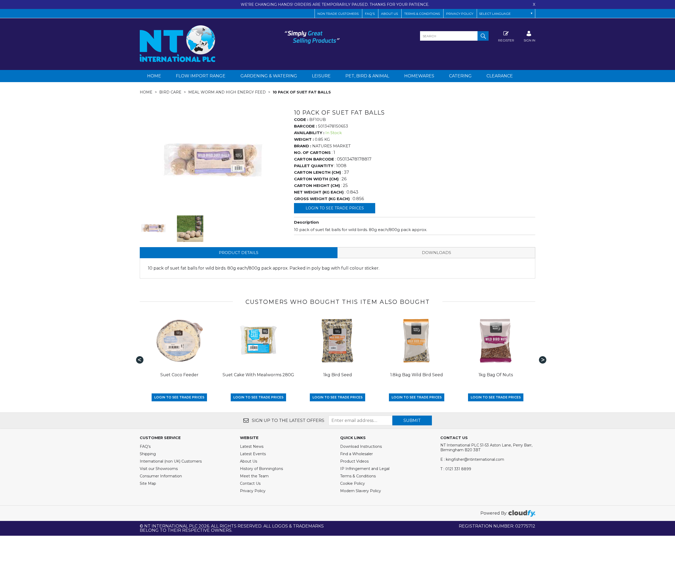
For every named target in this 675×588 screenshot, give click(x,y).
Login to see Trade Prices (335, 208)
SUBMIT (412, 420)
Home (154, 75)
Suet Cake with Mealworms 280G (258, 374)
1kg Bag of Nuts (496, 374)
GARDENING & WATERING (268, 75)
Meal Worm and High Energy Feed (227, 92)
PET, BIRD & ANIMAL (367, 75)
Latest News (251, 446)
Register (506, 40)
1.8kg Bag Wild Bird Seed (416, 374)
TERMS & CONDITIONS (422, 14)
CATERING (460, 75)
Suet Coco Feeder (179, 374)
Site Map (148, 483)
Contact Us (250, 483)
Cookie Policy (352, 483)
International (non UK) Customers (171, 461)
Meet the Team (254, 476)
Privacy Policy (459, 14)
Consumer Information (161, 476)
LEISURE (321, 75)
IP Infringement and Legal (364, 468)
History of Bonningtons (261, 468)
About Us (248, 461)
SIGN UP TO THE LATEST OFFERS (287, 420)
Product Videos (354, 461)
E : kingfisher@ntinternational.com (472, 459)
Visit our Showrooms (159, 468)
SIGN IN (529, 40)
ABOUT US (389, 14)
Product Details (238, 252)
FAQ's (145, 446)
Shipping (148, 453)
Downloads (436, 252)
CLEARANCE (499, 75)
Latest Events (253, 453)
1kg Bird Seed (337, 374)
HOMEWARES (419, 75)
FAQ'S (370, 14)
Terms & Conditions (358, 476)
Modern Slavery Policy (360, 490)
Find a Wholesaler (356, 453)
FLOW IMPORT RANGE (200, 75)
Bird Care (170, 92)
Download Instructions (361, 446)
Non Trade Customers (338, 14)
